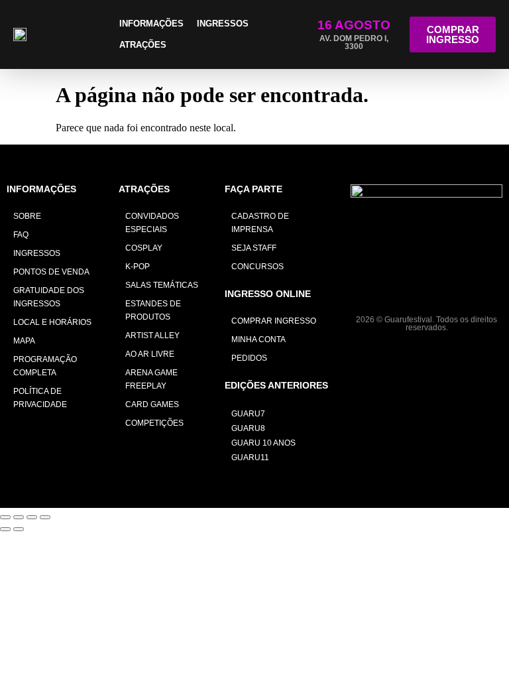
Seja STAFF (253, 248)
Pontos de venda (51, 272)
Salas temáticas (161, 285)
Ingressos (223, 24)
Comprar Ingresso (273, 321)
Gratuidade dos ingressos (48, 297)
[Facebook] (426, 287)
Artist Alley (152, 335)
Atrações (142, 45)
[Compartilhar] (32, 517)
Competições (154, 423)
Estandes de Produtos (153, 310)
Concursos (257, 266)
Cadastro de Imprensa (260, 223)
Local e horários (52, 322)
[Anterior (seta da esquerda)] (5, 529)
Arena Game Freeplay (151, 379)
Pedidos (249, 358)
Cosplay (143, 248)
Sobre (27, 216)
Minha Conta (258, 339)
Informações (151, 24)
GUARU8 (248, 428)
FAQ (20, 234)
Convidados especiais (152, 223)
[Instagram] (397, 287)
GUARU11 (250, 457)
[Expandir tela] (18, 517)
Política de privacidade (40, 398)
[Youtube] (456, 287)
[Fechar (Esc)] (45, 517)
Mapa (24, 340)
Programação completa (45, 366)
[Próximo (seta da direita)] (18, 529)
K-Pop (137, 266)
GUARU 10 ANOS (263, 443)
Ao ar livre (149, 354)
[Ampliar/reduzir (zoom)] (5, 517)
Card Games (152, 404)
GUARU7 (248, 413)
